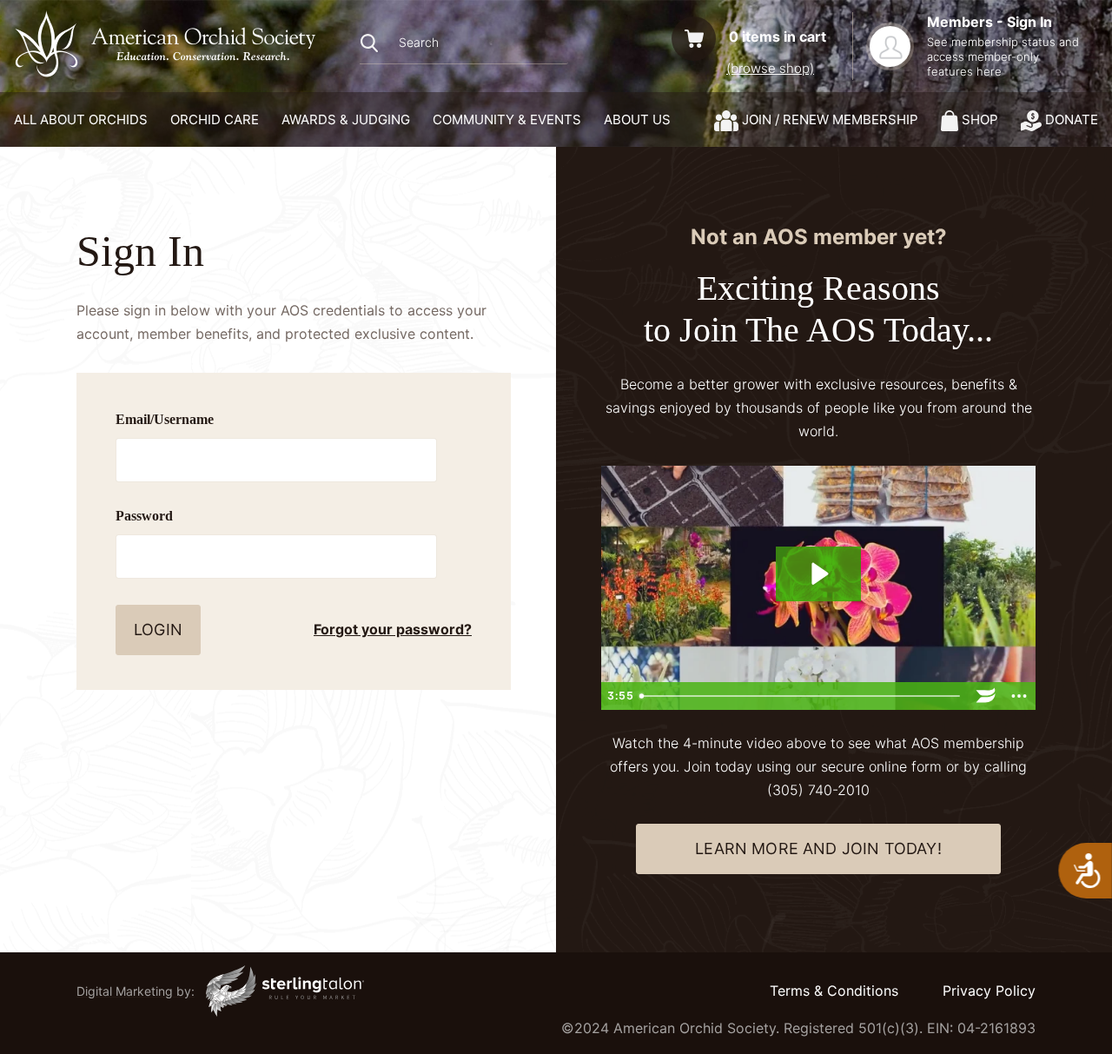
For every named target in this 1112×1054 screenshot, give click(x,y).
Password (144, 515)
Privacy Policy (989, 990)
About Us (637, 119)
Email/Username (165, 419)
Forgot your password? (393, 629)
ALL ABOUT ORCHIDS (81, 119)
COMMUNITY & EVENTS (507, 119)
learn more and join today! (818, 848)
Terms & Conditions (834, 990)
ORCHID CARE (214, 119)
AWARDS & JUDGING (345, 119)
